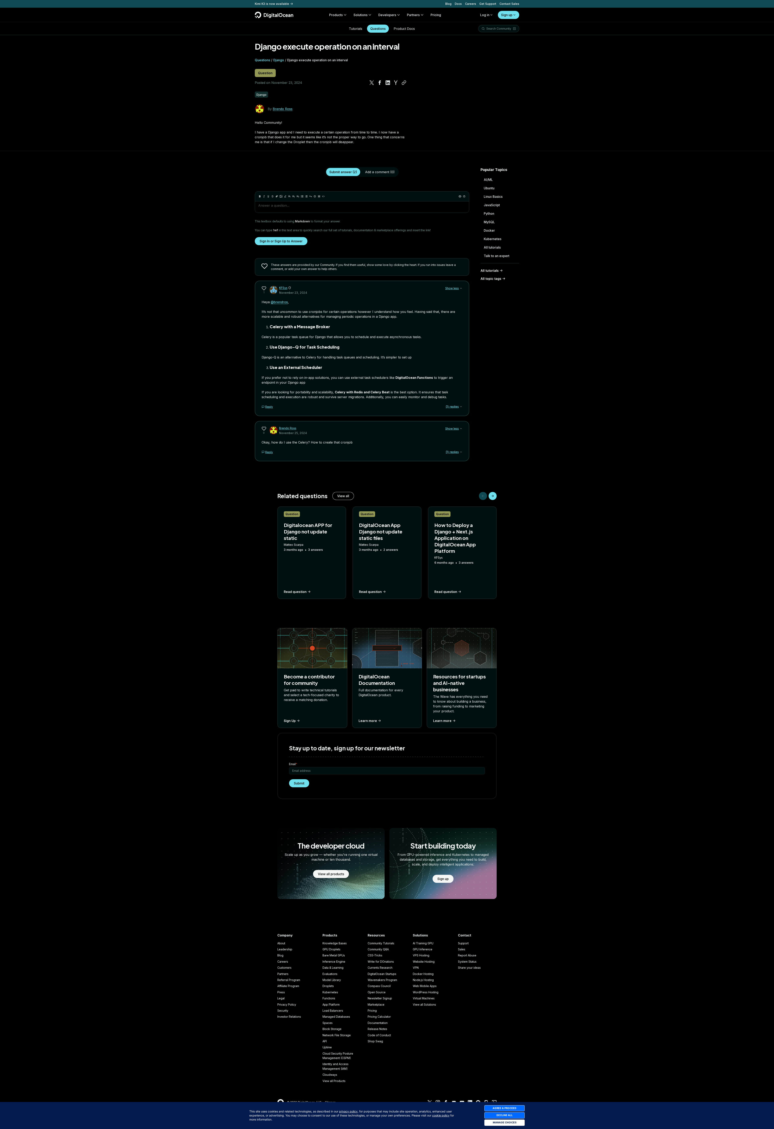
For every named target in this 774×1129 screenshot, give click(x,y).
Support (463, 943)
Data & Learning (332, 967)
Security (282, 1010)
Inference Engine (333, 961)
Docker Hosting (423, 974)
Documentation (378, 1023)
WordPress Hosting (425, 992)
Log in (484, 15)
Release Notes (377, 1029)
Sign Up (290, 721)
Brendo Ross (282, 109)
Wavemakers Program (382, 980)
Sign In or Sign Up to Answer (281, 241)
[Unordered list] (302, 196)
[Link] (276, 196)
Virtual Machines (424, 998)
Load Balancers (332, 1010)
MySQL (489, 222)
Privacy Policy (286, 1004)
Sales (461, 949)
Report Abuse (467, 955)
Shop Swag (375, 1041)
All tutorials (492, 247)
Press (281, 992)
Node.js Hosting (423, 980)
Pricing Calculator (379, 1016)
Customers (284, 967)
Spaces (327, 1023)
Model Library (331, 980)
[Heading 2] (293, 196)
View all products (331, 874)
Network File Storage (336, 1035)
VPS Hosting (421, 955)
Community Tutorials (381, 943)
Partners (282, 974)
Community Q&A (378, 949)
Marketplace (376, 1004)
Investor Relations (289, 1016)
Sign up (506, 15)
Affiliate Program (288, 986)
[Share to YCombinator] (395, 82)
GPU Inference (422, 949)
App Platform (331, 1004)
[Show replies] (461, 406)
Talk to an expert (496, 256)
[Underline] (268, 196)
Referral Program (288, 980)
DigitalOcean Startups (382, 974)
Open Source (377, 992)
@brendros (279, 302)
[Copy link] (404, 82)
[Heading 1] (289, 196)
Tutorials (355, 29)
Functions (328, 998)
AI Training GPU (423, 943)
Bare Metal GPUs (333, 955)
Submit (299, 783)
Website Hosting (424, 961)
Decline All (504, 1115)
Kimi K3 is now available (272, 3)
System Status (467, 961)
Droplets (328, 986)
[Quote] (310, 196)
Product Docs (404, 29)
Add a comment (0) (380, 172)
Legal (281, 998)
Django (278, 60)
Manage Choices (504, 1122)
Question (265, 73)
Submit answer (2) (343, 172)
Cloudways (329, 1074)
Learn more (368, 721)
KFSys (283, 288)
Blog (448, 3)
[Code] (323, 196)
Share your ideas (469, 967)
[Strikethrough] (272, 196)
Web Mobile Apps (425, 986)
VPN (416, 967)
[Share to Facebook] (379, 82)
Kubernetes (492, 239)
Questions (378, 29)
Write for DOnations (381, 961)
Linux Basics (493, 197)
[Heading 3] (298, 196)
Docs (458, 3)
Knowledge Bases (334, 943)
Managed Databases (336, 1016)
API (324, 1041)
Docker (489, 230)
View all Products (333, 1081)
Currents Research (380, 967)
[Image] (281, 196)
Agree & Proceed (504, 1108)
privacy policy (348, 1111)
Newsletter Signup (380, 998)
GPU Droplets (331, 949)
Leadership (284, 949)
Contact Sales (509, 3)
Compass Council (379, 986)
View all (343, 496)
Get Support (487, 3)
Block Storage (331, 1029)
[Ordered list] (306, 196)
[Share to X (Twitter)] (371, 82)
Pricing (372, 1010)
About (281, 943)
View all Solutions (424, 1004)
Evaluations (329, 974)
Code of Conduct (379, 1035)
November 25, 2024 (293, 433)
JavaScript (492, 205)
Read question (295, 592)
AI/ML (488, 180)
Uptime (327, 1047)
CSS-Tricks (375, 955)
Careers (470, 3)
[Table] (319, 196)
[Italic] (264, 196)
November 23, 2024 (293, 292)
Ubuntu (489, 188)
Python (489, 213)
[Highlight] (285, 196)
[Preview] (460, 196)
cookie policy (440, 1115)
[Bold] (259, 196)
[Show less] (461, 288)
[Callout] (314, 196)
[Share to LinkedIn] (387, 82)
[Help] (464, 196)
